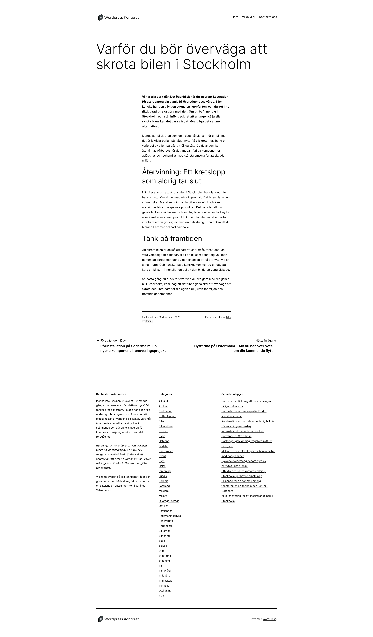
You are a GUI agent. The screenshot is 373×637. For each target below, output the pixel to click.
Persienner (165, 510)
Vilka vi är (248, 17)
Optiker (163, 505)
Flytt (161, 461)
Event (162, 456)
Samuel (149, 321)
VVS (161, 595)
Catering (164, 441)
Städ (161, 550)
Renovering (166, 520)
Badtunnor (165, 411)
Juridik (163, 476)
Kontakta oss (268, 17)
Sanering (164, 535)
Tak (161, 565)
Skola (162, 540)
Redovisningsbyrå (170, 515)
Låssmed (164, 485)
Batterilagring (167, 416)
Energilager (166, 451)
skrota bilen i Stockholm (186, 192)
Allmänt (163, 401)
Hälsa (162, 465)
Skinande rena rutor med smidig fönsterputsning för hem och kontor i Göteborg (244, 485)
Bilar (228, 317)
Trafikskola (165, 580)
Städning (164, 560)
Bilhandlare (166, 426)
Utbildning (165, 590)
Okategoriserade (169, 500)
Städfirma (165, 555)
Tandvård (165, 570)
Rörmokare (166, 525)
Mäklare (164, 490)
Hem (235, 17)
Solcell (163, 545)
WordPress (269, 619)
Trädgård (164, 575)
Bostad (163, 431)
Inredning (165, 471)
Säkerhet (164, 530)
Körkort (163, 480)
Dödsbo (163, 446)
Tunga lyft (165, 585)
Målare (163, 495)
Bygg (162, 436)
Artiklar (163, 406)
